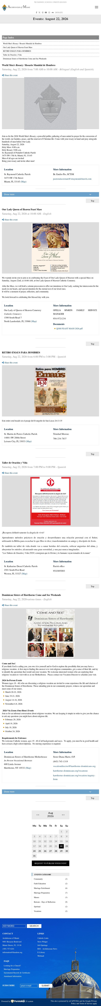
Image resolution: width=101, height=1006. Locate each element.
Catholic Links (42, 938)
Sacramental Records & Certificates (17, 972)
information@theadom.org (12, 952)
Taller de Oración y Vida (12, 55)
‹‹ (37, 814)
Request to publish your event (51, 863)
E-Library (41, 952)
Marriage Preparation (12, 969)
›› (63, 814)
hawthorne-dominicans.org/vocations (70, 770)
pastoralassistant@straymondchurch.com (72, 178)
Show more (9, 194)
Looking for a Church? (12, 965)
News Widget (42, 941)
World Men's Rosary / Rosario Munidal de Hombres (22, 43)
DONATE (59, 12)
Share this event (10, 75)
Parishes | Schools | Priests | (48, 2)
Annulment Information (12, 976)
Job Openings (42, 945)
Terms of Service (86, 1003)
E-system (29, 1001)
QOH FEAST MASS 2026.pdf (69, 328)
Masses (63, 2)
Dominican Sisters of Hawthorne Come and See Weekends (24, 58)
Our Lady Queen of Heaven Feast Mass (17, 47)
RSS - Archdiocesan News (47, 948)
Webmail (40, 956)
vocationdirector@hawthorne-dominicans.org (74, 766)
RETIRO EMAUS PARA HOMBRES (17, 51)
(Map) (23, 181)
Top (92, 200)
